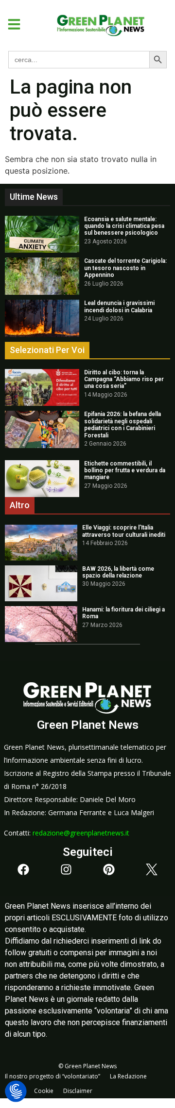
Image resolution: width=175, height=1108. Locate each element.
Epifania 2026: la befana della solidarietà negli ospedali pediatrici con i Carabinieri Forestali (122, 424)
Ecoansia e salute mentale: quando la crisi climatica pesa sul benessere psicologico (124, 226)
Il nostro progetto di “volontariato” (52, 1076)
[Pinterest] (109, 869)
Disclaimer (77, 1091)
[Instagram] (66, 869)
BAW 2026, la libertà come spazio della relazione (118, 572)
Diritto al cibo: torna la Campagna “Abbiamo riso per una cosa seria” (124, 379)
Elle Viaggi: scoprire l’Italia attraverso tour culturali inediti (123, 531)
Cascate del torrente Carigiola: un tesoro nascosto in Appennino (125, 267)
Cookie (43, 1091)
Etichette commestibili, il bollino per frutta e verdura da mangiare (124, 470)
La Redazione (128, 1076)
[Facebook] (23, 869)
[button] (10, 24)
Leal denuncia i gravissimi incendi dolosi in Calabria (119, 306)
